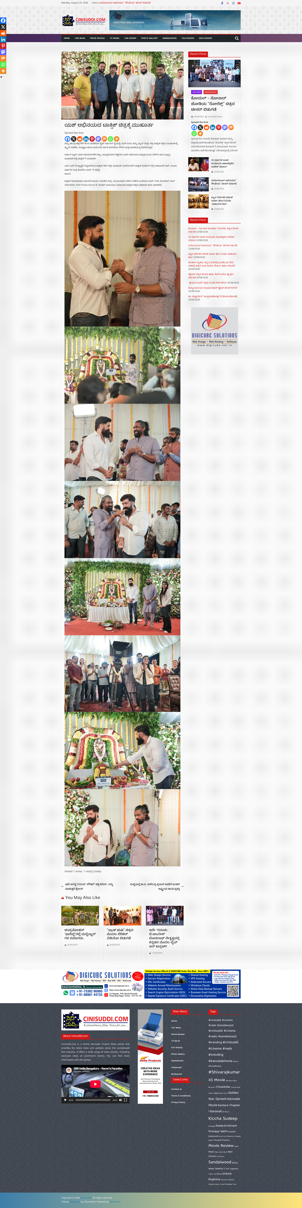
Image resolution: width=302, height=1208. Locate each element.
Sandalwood (169, 38)
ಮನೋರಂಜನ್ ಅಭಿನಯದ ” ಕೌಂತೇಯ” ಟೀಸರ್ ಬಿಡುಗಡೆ (224, 182)
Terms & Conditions (181, 1096)
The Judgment (232, 1169)
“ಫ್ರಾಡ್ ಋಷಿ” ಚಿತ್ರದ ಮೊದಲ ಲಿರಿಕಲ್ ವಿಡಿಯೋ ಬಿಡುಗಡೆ (120, 934)
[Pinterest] (92, 139)
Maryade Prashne (221, 1140)
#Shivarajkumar (224, 1072)
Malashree (231, 1136)
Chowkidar (223, 1087)
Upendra (224, 1179)
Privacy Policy (178, 1102)
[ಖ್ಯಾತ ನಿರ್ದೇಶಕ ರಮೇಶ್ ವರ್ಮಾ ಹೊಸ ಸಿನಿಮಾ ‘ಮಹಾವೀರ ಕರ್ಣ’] (198, 203)
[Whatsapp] (110, 139)
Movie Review (97, 38)
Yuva (234, 1184)
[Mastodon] (98, 139)
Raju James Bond (221, 1152)
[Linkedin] (86, 139)
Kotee (220, 1126)
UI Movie (218, 1174)
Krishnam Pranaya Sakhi (222, 1128)
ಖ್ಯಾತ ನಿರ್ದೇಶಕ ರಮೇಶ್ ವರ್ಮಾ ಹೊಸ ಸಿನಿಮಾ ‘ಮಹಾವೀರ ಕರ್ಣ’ (222, 201)
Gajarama (218, 1093)
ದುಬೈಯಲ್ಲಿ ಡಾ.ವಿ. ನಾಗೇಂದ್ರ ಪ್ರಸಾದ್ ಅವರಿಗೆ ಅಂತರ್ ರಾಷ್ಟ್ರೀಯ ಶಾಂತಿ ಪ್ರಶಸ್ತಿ (155, 886)
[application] (95, 1084)
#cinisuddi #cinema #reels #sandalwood (220, 1023)
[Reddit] (80, 139)
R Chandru (220, 1156)
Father (210, 1093)
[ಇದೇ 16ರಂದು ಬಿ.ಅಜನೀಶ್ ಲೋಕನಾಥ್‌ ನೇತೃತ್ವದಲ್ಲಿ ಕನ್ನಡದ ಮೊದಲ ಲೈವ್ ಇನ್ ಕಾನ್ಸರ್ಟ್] (165, 908)
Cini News (80, 38)
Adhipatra (229, 1080)
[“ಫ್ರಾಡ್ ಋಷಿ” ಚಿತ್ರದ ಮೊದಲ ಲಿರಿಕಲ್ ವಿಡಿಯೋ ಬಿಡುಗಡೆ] (122, 908)
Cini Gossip (130, 38)
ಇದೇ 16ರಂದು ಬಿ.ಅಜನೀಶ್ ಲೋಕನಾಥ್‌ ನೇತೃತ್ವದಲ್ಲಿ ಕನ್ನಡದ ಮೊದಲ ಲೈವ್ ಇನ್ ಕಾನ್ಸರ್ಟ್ (164, 938)
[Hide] (1, 77)
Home (67, 38)
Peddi (236, 1146)
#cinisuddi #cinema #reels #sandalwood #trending (222, 1036)
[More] (116, 139)
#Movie (235, 1061)
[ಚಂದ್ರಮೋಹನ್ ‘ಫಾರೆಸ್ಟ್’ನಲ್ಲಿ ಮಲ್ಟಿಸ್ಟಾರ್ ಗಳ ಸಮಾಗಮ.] (80, 908)
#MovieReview (214, 1066)
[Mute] (120, 1100)
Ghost (225, 1093)
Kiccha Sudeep (223, 1119)
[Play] (65, 1100)
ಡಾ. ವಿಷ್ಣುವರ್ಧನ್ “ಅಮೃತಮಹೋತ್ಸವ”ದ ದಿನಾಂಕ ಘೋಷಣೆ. (213, 296)
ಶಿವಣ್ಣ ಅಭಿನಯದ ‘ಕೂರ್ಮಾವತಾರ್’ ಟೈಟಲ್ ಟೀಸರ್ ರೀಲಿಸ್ (212, 287)
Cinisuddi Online (214, 116)
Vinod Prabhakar (226, 1184)
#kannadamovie (220, 1061)
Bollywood (205, 38)
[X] (73, 139)
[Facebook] (67, 139)
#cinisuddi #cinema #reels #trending (223, 1048)
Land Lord (222, 1136)
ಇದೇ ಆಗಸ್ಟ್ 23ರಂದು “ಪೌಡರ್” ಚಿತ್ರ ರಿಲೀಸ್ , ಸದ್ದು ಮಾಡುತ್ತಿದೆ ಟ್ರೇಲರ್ (89, 886)
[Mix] (104, 139)
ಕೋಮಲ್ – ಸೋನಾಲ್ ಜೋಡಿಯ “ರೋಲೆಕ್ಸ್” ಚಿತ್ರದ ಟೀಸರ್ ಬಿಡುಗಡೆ (213, 104)
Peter (211, 1152)
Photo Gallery (149, 38)
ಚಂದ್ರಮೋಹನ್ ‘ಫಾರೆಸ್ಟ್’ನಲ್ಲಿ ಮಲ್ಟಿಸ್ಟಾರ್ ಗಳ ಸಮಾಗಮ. (80, 934)
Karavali (216, 1111)
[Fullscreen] (125, 1100)
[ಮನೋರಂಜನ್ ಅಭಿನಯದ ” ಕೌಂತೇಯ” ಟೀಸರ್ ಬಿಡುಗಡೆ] (198, 184)
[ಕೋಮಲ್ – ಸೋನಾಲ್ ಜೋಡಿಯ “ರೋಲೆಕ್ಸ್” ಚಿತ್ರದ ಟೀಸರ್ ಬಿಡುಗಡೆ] (214, 73)
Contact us (176, 1089)
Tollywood (188, 38)
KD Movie (225, 1112)
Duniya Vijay (235, 1087)
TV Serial (115, 38)
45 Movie (216, 1080)
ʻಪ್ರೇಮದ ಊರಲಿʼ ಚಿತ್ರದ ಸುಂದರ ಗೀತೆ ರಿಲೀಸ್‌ (207, 282)
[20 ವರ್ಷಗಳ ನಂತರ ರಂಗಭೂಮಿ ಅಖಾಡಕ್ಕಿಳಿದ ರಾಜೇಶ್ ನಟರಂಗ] (198, 166)
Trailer (210, 1174)
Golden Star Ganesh (223, 1096)
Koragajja (211, 1126)
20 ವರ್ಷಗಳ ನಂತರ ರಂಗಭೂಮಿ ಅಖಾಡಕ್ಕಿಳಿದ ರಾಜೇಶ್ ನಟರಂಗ (127, 3)
